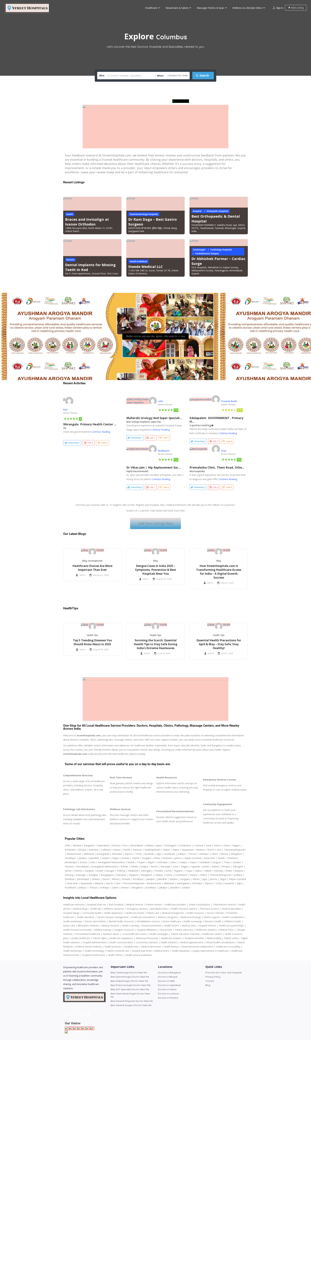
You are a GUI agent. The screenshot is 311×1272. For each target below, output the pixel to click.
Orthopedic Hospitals (217, 211)
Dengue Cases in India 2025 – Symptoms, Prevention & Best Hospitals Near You (155, 569)
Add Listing (297, 7)
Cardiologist (199, 249)
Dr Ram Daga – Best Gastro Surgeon (152, 222)
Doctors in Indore (167, 989)
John (160, 401)
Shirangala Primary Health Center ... (89, 424)
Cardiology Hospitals (221, 249)
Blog (84, 560)
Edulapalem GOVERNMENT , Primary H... (216, 419)
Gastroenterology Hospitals (144, 214)
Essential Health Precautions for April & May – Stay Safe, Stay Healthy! (218, 644)
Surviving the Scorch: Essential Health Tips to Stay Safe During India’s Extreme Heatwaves (155, 644)
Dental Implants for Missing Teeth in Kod (90, 267)
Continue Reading (101, 431)
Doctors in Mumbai (168, 997)
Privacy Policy (212, 976)
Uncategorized (95, 560)
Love (104, 442)
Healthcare (151, 7)
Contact (209, 980)
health (69, 214)
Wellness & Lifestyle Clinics (247, 7)
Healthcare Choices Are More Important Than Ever (92, 568)
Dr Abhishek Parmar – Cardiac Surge (218, 261)
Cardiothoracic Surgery (207, 253)
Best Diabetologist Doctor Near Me (129, 980)
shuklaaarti (163, 450)
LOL (90, 442)
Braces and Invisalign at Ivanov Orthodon (87, 222)
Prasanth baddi (229, 401)
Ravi (65, 409)
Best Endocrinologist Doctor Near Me (130, 985)
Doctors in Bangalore (169, 972)
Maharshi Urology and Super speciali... (154, 418)
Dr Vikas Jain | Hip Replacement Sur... (153, 467)
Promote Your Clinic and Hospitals (223, 972)
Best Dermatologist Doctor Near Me (130, 976)
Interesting (73, 442)
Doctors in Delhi (166, 980)
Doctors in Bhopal (167, 976)
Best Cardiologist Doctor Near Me (129, 972)
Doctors (70, 259)
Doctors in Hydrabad (169, 985)
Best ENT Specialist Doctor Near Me (130, 989)
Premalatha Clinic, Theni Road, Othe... (217, 467)
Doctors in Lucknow (168, 993)
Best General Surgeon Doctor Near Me (131, 1005)
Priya (223, 450)
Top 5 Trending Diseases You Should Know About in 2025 (92, 642)
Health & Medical (138, 261)
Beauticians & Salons (177, 7)
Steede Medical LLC (145, 266)
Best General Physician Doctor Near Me (132, 1001)
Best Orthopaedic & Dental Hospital (215, 218)
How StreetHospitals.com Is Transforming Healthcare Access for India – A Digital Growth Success (218, 571)
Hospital (197, 211)
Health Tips (92, 635)
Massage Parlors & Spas (210, 7)
